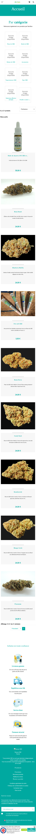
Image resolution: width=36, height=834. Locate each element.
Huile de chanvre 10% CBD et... (18, 156)
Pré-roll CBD (18, 324)
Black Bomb (18, 212)
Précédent (15, 628)
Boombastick (18, 492)
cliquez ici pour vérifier (11, 822)
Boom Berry (18, 380)
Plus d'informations (31, 829)
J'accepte (24, 829)
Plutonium (18, 604)
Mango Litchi (18, 548)
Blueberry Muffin (18, 268)
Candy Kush (18, 436)
